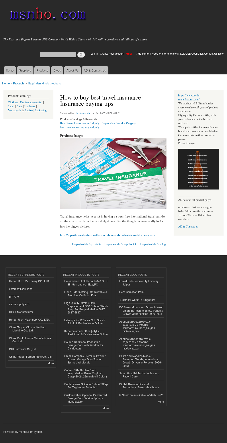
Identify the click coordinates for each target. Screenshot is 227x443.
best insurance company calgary (79, 127)
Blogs (57, 70)
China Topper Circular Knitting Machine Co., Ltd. (27, 328)
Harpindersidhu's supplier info (120, 244)
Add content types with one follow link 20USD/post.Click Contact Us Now (180, 53)
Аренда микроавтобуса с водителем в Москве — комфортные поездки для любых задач (137, 326)
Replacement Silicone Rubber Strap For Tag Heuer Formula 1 (86, 385)
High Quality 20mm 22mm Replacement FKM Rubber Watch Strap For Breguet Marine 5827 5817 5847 (86, 307)
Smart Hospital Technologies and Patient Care (139, 374)
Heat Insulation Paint (131, 292)
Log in (94, 53)
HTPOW (14, 296)
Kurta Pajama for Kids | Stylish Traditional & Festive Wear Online (86, 332)
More (51, 363)
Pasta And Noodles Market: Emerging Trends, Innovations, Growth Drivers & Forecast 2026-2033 (140, 360)
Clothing (13, 102)
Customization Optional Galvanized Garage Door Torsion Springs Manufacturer (85, 398)
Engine (29, 110)
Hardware (29, 106)
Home (10, 70)
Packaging (41, 110)
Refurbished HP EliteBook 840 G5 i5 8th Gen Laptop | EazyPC (86, 282)
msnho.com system (31, 431)
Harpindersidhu (83, 113)
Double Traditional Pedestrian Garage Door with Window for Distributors (83, 345)
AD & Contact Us (95, 70)
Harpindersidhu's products (44, 83)
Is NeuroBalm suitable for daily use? (141, 395)
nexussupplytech (19, 304)
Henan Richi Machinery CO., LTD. (29, 281)
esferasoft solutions (20, 289)
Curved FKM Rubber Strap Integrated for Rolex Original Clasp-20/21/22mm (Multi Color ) (85, 373)
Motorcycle (14, 110)
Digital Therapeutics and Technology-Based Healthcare (139, 385)
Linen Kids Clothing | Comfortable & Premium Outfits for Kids (85, 293)
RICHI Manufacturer (21, 312)
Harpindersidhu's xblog (153, 244)
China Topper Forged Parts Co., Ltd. (30, 356)
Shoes (11, 106)
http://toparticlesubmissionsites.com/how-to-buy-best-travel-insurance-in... (109, 235)
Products (42, 70)
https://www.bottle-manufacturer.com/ (189, 97)
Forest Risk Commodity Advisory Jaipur (138, 282)
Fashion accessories (31, 102)
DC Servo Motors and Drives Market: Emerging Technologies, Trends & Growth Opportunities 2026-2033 (141, 310)
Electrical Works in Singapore (137, 299)
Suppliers (25, 70)
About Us (72, 70)
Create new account (112, 53)
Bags (19, 106)
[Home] (47, 15)
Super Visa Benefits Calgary (119, 123)
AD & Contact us (188, 226)
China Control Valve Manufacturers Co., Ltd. (30, 339)
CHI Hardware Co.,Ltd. (22, 349)
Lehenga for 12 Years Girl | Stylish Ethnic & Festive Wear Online (84, 321)
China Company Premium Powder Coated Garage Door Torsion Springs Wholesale (85, 359)
